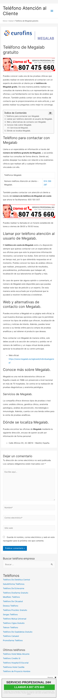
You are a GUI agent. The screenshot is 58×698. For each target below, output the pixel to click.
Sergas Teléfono (10, 614)
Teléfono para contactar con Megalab (22, 116)
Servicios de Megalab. (19, 128)
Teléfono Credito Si (11, 658)
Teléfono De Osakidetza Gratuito (17, 632)
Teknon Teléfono (10, 627)
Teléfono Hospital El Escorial (15, 663)
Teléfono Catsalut (11, 636)
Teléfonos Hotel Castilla (13, 667)
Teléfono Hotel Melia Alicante (16, 654)
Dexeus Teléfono (10, 606)
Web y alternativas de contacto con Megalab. (26, 122)
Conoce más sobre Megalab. (19, 125)
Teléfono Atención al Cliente (24, 10)
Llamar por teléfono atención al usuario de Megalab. (30, 119)
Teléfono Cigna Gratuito (13, 623)
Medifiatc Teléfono (11, 597)
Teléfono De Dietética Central (16, 580)
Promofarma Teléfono (13, 640)
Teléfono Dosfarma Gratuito (15, 593)
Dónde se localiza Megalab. (19, 130)
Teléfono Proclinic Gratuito (15, 610)
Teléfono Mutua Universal (14, 619)
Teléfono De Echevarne (13, 588)
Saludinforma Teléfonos (13, 584)
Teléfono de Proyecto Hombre (16, 671)
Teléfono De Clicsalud (13, 601)
